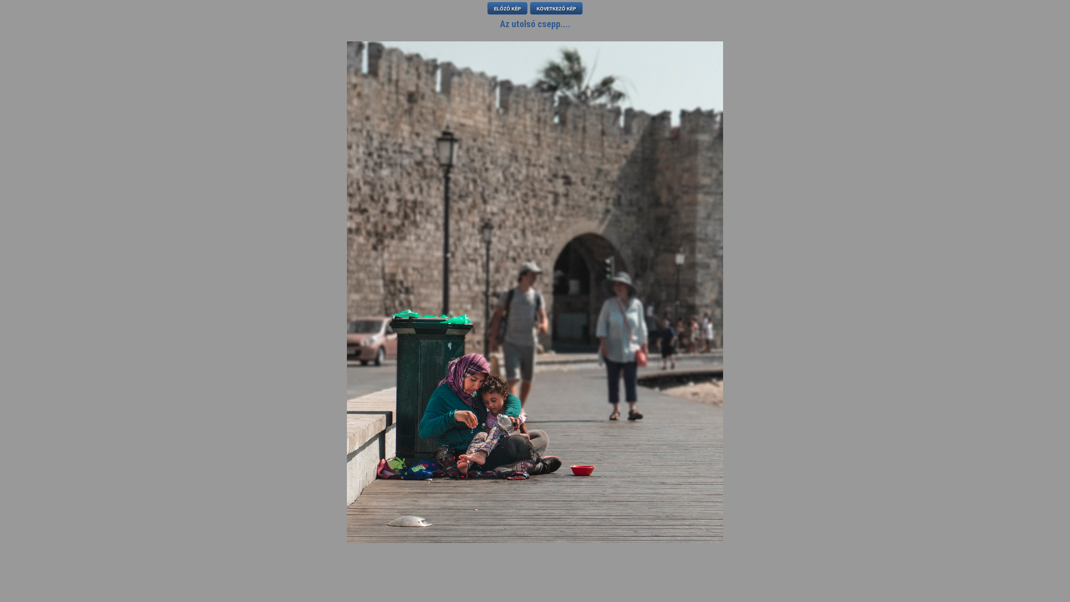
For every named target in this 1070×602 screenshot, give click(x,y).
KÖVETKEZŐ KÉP (556, 8)
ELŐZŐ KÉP (507, 8)
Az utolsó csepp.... (535, 24)
